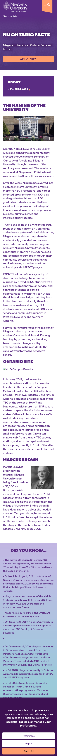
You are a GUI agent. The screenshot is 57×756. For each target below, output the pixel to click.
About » (6, 16)
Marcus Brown (12, 467)
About (14, 82)
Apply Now (28, 59)
